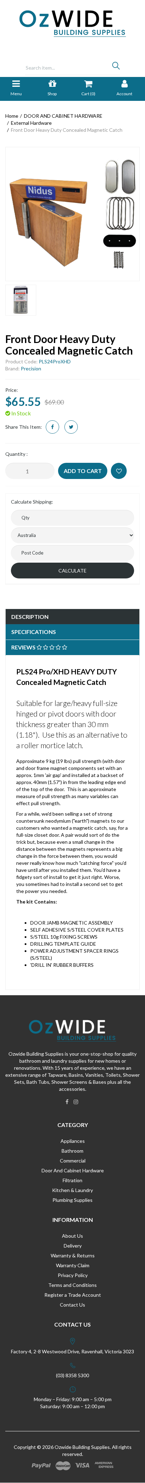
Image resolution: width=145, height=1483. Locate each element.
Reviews (24, 647)
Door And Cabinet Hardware (73, 1170)
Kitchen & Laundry (72, 1190)
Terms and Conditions (72, 1285)
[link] (67, 1102)
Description (30, 616)
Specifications (33, 631)
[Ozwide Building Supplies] (72, 23)
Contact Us (72, 1305)
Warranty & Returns (73, 1255)
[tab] (72, 617)
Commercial (73, 1161)
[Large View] (20, 300)
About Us (72, 1236)
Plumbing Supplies (72, 1200)
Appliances (73, 1141)
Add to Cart (83, 470)
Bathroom (72, 1151)
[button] (119, 471)
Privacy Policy (73, 1275)
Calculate (72, 571)
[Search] (116, 67)
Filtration (72, 1180)
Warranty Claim (72, 1265)
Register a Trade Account (72, 1295)
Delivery (73, 1246)
